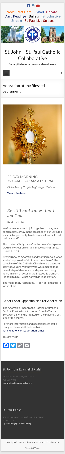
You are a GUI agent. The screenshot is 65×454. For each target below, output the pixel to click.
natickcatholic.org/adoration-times (23, 330)
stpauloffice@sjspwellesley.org (17, 423)
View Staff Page (32, 448)
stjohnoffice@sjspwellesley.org (17, 383)
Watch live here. (16, 193)
